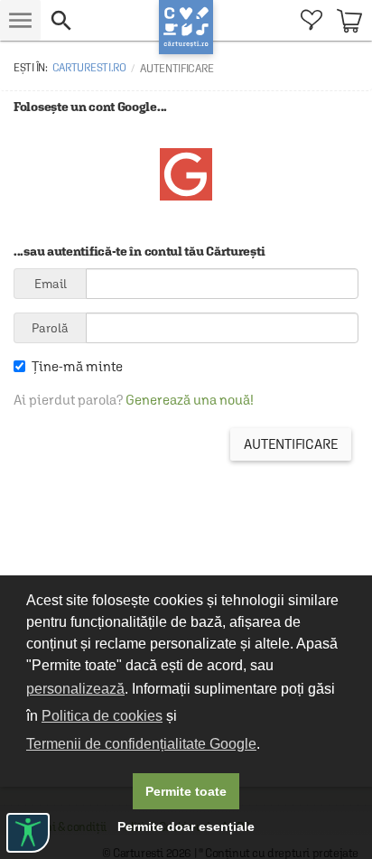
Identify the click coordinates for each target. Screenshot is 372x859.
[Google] (186, 195)
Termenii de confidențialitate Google (141, 744)
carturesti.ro (89, 67)
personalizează (75, 688)
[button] (100, 20)
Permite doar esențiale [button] (186, 826)
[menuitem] (311, 20)
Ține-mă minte (77, 366)
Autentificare (291, 444)
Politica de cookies (102, 716)
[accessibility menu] (28, 833)
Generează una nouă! (190, 399)
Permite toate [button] (186, 791)
